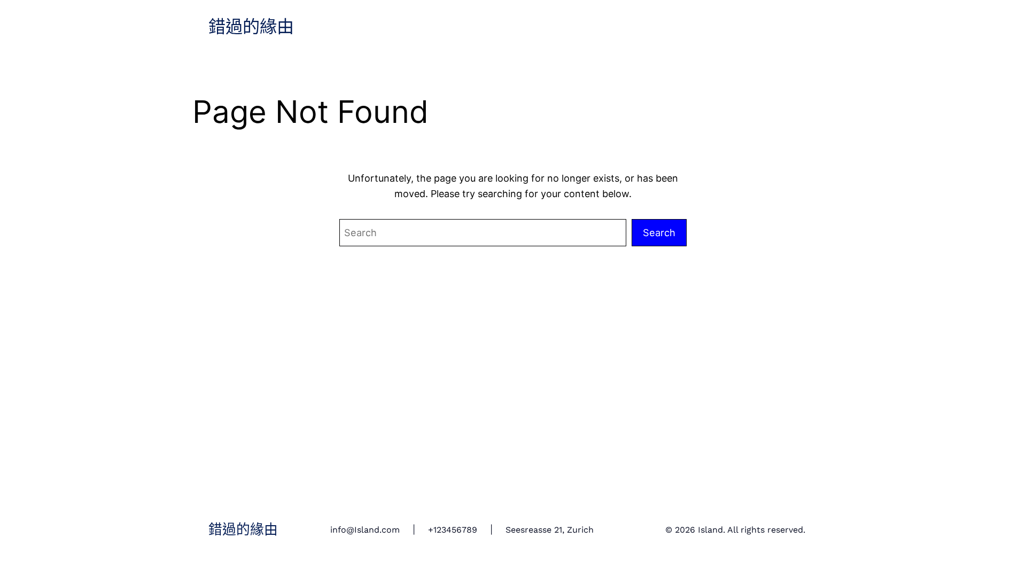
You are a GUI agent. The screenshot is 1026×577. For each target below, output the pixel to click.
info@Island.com (365, 530)
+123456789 (452, 530)
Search (659, 232)
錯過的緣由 (251, 27)
